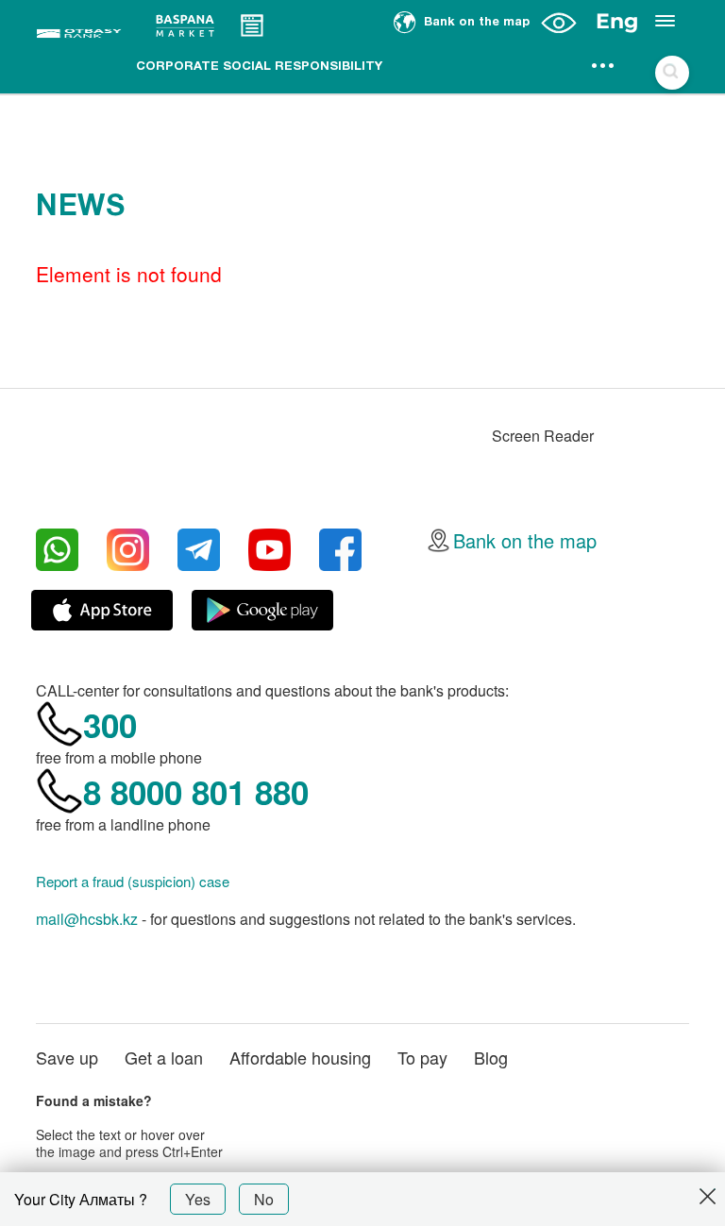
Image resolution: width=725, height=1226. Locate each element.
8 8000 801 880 (196, 791)
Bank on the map (525, 540)
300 (110, 724)
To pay (422, 1057)
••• (603, 67)
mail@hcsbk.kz (87, 919)
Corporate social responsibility (259, 67)
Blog (491, 1057)
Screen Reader (543, 435)
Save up (67, 1057)
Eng (617, 21)
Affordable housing (300, 1057)
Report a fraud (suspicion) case (132, 881)
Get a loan (164, 1057)
